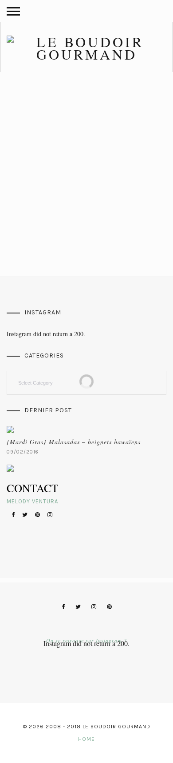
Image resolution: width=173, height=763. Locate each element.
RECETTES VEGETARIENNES (45, 144)
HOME (86, 739)
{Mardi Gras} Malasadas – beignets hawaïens (74, 442)
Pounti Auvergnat (38, 159)
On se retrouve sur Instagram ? (86, 640)
